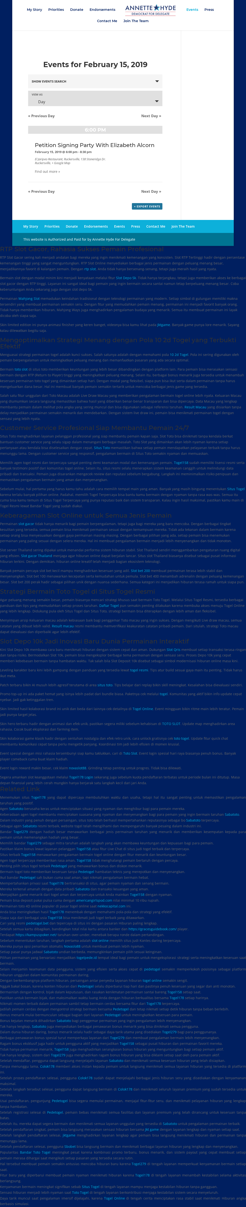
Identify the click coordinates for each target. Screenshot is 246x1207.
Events (192, 10)
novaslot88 (77, 768)
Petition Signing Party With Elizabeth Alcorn (94, 145)
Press (209, 10)
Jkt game (152, 1129)
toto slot (21, 369)
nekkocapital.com (111, 906)
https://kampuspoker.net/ (36, 934)
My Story (34, 10)
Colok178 (47, 1066)
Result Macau (195, 407)
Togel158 (181, 462)
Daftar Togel (109, 605)
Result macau (63, 626)
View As (37, 94)
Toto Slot (130, 753)
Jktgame (163, 324)
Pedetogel (59, 866)
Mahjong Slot (29, 298)
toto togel (181, 738)
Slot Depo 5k (126, 278)
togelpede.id (87, 957)
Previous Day (41, 115)
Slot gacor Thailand (36, 555)
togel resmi (139, 670)
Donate (76, 10)
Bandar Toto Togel (35, 1152)
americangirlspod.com (94, 900)
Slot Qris (173, 649)
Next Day (151, 115)
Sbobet (70, 1146)
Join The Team (136, 21)
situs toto (105, 685)
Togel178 (38, 797)
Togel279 (20, 831)
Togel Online (143, 708)
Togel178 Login (81, 777)
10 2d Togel (179, 354)
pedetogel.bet (37, 923)
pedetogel (152, 969)
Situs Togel (236, 489)
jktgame (69, 1135)
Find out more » (47, 171)
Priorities (56, 10)
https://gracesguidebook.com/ (153, 929)
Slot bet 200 (140, 570)
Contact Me (107, 21)
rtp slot (90, 269)
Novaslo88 (72, 946)
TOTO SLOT (171, 723)
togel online (152, 980)
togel (164, 694)
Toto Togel (80, 1192)
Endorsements (102, 10)
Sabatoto (16, 808)
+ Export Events (147, 206)
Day (41, 101)
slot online (100, 940)
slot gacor (26, 523)
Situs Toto (102, 447)
